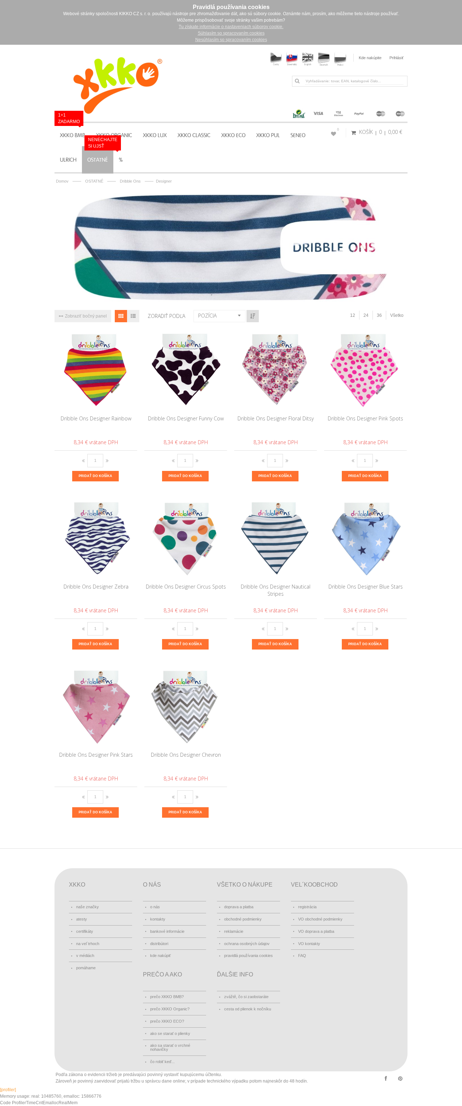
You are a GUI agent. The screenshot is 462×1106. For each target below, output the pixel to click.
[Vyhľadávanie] (297, 81)
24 (366, 315)
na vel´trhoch (87, 943)
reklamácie (233, 931)
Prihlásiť (396, 58)
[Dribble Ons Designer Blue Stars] (366, 538)
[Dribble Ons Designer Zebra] (96, 538)
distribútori (159, 943)
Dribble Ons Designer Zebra (96, 586)
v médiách (85, 955)
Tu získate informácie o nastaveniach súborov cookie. (231, 26)
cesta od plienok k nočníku (247, 1009)
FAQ (302, 955)
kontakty (157, 919)
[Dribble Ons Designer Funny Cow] (186, 370)
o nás (155, 907)
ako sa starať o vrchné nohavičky (170, 1047)
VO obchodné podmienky (320, 919)
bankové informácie (167, 931)
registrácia (307, 907)
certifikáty (84, 931)
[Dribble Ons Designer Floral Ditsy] (276, 370)
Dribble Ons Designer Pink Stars (96, 754)
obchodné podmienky (243, 919)
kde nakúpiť (160, 955)
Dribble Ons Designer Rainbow (96, 418)
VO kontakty (309, 943)
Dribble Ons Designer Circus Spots (186, 586)
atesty (81, 919)
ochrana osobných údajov (247, 943)
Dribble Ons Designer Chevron (186, 754)
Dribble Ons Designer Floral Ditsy (275, 418)
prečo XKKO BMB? (167, 996)
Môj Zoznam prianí (338, 129)
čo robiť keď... (162, 1061)
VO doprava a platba (316, 931)
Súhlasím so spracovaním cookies (231, 33)
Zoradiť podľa (166, 315)
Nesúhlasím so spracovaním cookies (231, 39)
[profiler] (8, 1089)
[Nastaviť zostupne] (253, 316)
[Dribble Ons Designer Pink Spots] (366, 370)
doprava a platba (238, 907)
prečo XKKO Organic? (169, 1009)
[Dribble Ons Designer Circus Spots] (186, 538)
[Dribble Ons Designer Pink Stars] (96, 706)
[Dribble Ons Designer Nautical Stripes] (276, 538)
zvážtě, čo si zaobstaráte (246, 996)
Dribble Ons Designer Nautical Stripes (275, 590)
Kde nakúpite (370, 58)
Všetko (397, 315)
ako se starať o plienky (170, 1033)
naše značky (87, 907)
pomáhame (86, 968)
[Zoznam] (133, 316)
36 (379, 315)
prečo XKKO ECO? (167, 1021)
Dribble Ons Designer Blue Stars (365, 586)
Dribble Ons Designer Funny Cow (186, 418)
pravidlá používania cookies (248, 955)
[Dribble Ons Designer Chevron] (186, 706)
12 (352, 315)
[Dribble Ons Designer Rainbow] (96, 370)
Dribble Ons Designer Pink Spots (365, 418)
